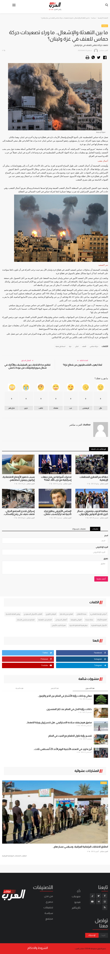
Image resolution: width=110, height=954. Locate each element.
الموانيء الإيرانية (76, 620)
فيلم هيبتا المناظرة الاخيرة (78, 625)
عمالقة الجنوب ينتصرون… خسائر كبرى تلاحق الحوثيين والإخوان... (92, 512)
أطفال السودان (61, 620)
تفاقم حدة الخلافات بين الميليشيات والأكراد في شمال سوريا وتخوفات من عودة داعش (27, 366)
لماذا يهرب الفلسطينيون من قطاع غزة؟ (82, 364)
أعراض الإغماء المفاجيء (98, 614)
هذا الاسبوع (90, 688)
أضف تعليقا (101, 579)
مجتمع (49, 918)
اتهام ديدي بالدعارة (66, 614)
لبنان (76, 346)
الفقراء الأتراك (102, 620)
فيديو (77, 901)
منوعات (76, 896)
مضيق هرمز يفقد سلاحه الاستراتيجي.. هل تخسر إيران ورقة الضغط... (59, 722)
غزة (70, 346)
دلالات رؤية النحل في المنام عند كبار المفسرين (69, 709)
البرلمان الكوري (51, 614)
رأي (78, 890)
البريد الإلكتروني (102, 547)
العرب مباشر (31, 483)
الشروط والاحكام (38, 948)
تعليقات (95, 529)
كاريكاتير (76, 907)
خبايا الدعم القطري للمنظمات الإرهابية (94, 478)
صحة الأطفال (81, 614)
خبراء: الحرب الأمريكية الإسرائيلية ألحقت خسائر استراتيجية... (80, 846)
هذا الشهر (55, 688)
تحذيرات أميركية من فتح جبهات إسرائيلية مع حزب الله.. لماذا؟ (56, 478)
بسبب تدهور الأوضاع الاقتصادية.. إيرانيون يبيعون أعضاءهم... (18, 478)
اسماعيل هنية (60, 346)
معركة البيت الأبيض (59, 625)
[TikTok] (92, 895)
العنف (84, 346)
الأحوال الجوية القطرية (99, 625)
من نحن (48, 896)
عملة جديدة (89, 620)
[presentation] (6, 784)
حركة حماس (94, 346)
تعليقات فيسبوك (79, 529)
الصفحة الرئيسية (103, 18)
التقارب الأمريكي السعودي (33, 614)
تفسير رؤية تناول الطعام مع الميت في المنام (70, 735)
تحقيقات (48, 907)
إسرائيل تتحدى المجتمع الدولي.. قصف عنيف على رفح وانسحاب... (19, 512)
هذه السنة (19, 688)
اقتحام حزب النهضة (45, 620)
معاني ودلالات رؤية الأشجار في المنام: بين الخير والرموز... (65, 695)
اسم (106, 535)
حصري (49, 901)
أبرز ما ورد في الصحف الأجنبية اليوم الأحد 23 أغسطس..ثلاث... (63, 749)
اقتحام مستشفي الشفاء (25, 620)
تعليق (106, 558)
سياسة (93, 18)
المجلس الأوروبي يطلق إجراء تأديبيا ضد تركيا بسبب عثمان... (57, 512)
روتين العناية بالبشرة (13, 614)
